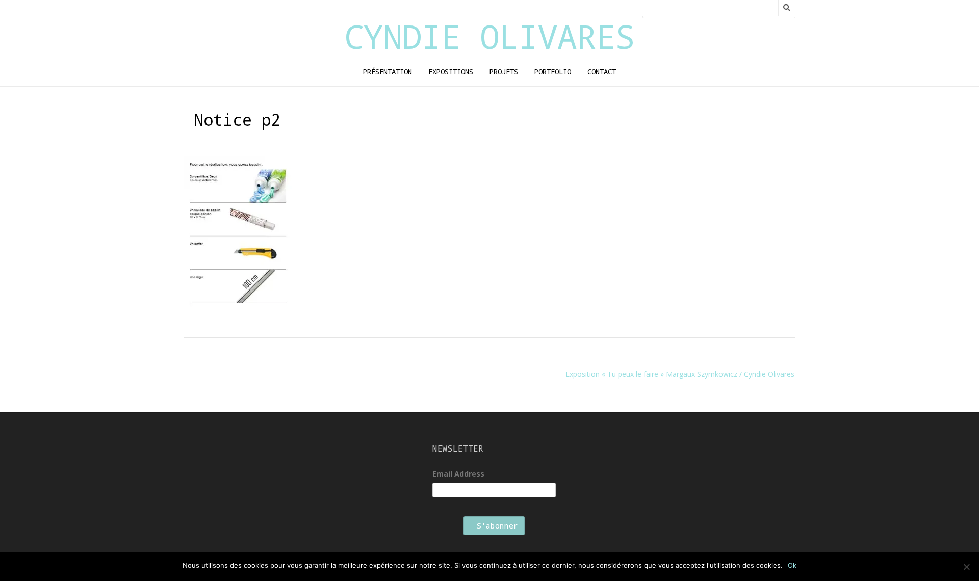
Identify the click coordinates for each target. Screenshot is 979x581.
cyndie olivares (489, 36)
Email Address (458, 474)
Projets (504, 71)
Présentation (387, 71)
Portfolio (552, 71)
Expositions (450, 71)
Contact (601, 71)
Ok (792, 565)
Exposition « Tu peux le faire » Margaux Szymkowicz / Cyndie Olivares (679, 374)
